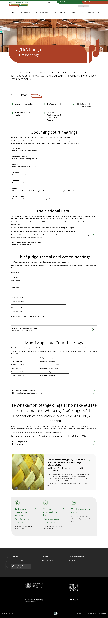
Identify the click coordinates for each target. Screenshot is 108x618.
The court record (17, 560)
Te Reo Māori (93, 6)
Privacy (102, 613)
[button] (56, 613)
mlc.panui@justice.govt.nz (84, 235)
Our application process (76, 556)
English (83, 6)
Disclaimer (80, 613)
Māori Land (15, 556)
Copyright (92, 613)
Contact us (72, 560)
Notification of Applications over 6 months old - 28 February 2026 (56, 436)
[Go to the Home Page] (19, 4)
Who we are (44, 556)
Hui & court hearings (47, 560)
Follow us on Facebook (18, 566)
